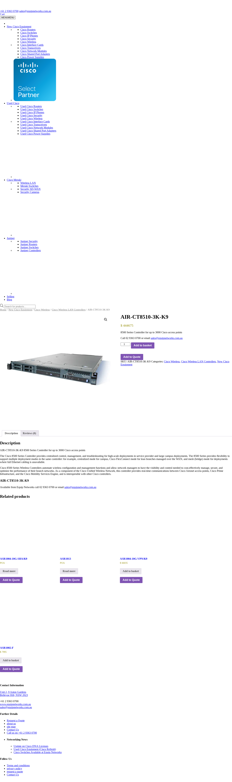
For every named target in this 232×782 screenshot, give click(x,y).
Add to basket (143, 345)
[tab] (11, 433)
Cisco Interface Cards (31, 44)
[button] (106, 319)
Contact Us (13, 729)
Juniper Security (29, 241)
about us (11, 723)
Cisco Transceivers (30, 47)
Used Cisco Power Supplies (35, 133)
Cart (2, 14)
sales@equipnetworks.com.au (35, 11)
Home (3, 309)
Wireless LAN (28, 182)
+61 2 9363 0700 (9, 11)
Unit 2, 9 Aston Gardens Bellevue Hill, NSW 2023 (14, 694)
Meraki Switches (29, 186)
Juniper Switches (29, 247)
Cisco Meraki (14, 179)
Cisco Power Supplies (32, 57)
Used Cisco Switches (31, 109)
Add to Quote (131, 356)
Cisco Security (28, 38)
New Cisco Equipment (19, 26)
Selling (10, 296)
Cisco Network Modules (33, 51)
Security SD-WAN (30, 189)
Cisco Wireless (28, 41)
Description (11, 433)
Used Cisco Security (31, 115)
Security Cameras (29, 192)
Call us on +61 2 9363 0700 (22, 732)
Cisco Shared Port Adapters (35, 54)
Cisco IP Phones (29, 35)
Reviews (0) (29, 433)
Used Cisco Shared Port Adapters (38, 130)
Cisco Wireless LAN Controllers (69, 309)
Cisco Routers (27, 29)
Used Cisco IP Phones (32, 112)
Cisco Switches (28, 32)
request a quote (15, 771)
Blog (9, 299)
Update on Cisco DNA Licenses (31, 746)
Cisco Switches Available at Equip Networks (38, 752)
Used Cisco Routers (31, 106)
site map (11, 726)
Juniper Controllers (30, 250)
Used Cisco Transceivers (33, 124)
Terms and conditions (18, 765)
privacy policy (14, 768)
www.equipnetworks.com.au (15, 704)
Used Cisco (13, 103)
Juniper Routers (28, 244)
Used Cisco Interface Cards (35, 121)
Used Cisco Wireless (31, 118)
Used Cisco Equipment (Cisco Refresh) (35, 749)
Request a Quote (16, 720)
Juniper (11, 238)
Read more (9, 571)
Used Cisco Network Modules (36, 127)
